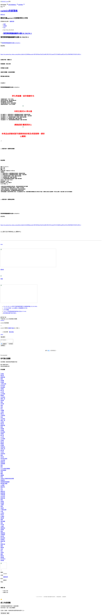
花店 (2, 489)
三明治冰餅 (3, 383)
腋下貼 (2, 390)
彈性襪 (2, 518)
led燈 (2, 511)
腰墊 (2, 473)
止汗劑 (2, 392)
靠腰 (2, 471)
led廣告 (2, 513)
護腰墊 (2, 475)
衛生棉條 (3, 538)
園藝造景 (3, 462)
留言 (13, 328)
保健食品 (3, 447)
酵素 (2, 455)
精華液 (2, 547)
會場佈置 (3, 494)
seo (1, 542)
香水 (2, 550)
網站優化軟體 (4, 483)
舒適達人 (3, 539)
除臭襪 (2, 380)
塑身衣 (2, 269)
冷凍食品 (3, 415)
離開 (8, 613)
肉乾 (2, 407)
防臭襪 (2, 382)
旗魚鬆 (2, 400)
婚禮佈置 (3, 493)
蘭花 (2, 467)
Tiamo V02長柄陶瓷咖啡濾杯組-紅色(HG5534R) (14, 311)
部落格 (5, 25)
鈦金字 (2, 514)
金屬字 (2, 508)
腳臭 (2, 378)
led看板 (2, 516)
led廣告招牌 (3, 509)
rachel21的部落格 (9, 10)
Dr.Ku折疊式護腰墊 (5, 468)
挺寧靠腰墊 (3, 470)
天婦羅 (2, 410)
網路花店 (3, 491)
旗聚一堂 (3, 398)
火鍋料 (2, 412)
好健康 (2, 445)
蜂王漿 (2, 450)
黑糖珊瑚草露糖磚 (5, 481)
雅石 (2, 465)
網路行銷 (3, 541)
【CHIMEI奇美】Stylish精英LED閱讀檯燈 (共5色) (15, 308)
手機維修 (3, 534)
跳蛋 (2, 531)
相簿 (4, 24)
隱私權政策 (59, 596)
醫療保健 (12, 21)
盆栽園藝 (3, 463)
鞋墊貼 (2, 395)
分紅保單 (3, 460)
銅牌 (2, 506)
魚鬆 (2, 278)
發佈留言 (3, 345)
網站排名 (3, 486)
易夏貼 (2, 388)
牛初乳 (2, 452)
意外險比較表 (4, 458)
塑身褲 (2, 557)
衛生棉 (2, 536)
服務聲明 (64, 596)
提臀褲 (2, 560)
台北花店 (3, 496)
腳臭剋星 (3, 377)
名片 (4, 27)
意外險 (2, 457)
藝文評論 (11, 332)
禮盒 (2, 402)
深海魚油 (3, 453)
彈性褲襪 (3, 521)
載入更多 (3, 337)
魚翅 (2, 417)
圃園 (2, 554)
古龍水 (2, 552)
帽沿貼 (2, 375)
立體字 (2, 504)
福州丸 (2, 413)
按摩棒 (2, 529)
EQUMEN (3, 558)
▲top (2, 334)
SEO (2, 488)
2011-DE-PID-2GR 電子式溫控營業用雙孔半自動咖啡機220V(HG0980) (20, 306)
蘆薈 (2, 545)
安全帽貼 (3, 387)
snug (2, 244)
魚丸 (2, 408)
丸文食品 (3, 397)
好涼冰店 (3, 385)
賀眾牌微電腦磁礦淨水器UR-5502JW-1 (17, 33)
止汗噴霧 (3, 393)
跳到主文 (3, 14)
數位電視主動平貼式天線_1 (10, 313)
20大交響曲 (6, 309)
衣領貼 (2, 373)
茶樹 (2, 549)
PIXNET (40, 596)
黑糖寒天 (3, 480)
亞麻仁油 (3, 448)
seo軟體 (2, 485)
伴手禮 (2, 403)
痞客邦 (10, 328)
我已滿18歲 (3, 613)
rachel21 (2, 320)
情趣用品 (3, 528)
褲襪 (2, 519)
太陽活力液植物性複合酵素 (7, 478)
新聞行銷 (3, 544)
